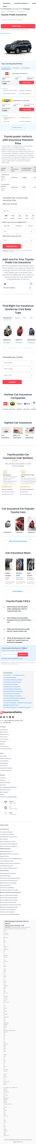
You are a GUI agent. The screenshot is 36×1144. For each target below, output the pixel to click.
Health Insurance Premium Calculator (10, 863)
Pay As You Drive (9, 288)
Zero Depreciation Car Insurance (12, 689)
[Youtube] (4, 717)
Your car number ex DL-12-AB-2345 (12, 20)
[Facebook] (1, 717)
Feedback (2, 780)
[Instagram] (7, 717)
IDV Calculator (4, 839)
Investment (3, 741)
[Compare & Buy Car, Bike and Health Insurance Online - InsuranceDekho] (11, 713)
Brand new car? (5, 33)
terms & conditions (15, 29)
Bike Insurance (4, 732)
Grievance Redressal (5, 758)
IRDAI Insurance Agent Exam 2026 (9, 907)
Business (2, 744)
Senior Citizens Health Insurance (8, 868)
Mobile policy (7, 475)
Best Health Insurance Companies (9, 854)
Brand (8, 211)
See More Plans (16, 127)
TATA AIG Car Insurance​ (9, 702)
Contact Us (3, 778)
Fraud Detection (4, 761)
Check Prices (26, 82)
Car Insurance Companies (10, 684)
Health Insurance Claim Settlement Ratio (11, 858)
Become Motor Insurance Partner (8, 897)
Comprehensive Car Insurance (11, 686)
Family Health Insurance (6, 866)
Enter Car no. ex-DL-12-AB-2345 (10, 654)
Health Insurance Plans (6, 851)
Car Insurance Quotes (18, 675)
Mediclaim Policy (4, 856)
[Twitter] (13, 717)
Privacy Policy (3, 756)
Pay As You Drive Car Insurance (11, 693)
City (5, 231)
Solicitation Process (5, 789)
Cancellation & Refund (6, 768)
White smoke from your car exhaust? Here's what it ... (8, 574)
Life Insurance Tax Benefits (7, 887)
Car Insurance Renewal (9, 677)
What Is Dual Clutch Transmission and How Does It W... (19, 574)
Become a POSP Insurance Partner (9, 895)
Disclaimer (3, 785)
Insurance (6, 3)
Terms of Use (3, 765)
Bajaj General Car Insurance (10, 705)
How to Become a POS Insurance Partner (10, 905)
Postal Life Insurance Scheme (8, 873)
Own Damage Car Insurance (7, 841)
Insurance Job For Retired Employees (9, 914)
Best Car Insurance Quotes (17, 437)
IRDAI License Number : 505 (14, 926)
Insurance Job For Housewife (7, 909)
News (5, 6)
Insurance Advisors (21, 3)
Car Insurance (7, 675)
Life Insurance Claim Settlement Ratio (10, 878)
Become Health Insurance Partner (9, 900)
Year (5, 240)
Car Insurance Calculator (7, 834)
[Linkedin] (10, 717)
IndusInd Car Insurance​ (24, 707)
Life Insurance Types (5, 876)
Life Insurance (3, 737)
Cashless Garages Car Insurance (12, 696)
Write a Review (18, 503)
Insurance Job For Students (7, 912)
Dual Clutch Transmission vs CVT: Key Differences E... (30, 574)
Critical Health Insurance (6, 861)
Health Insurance (4, 734)
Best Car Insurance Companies (8, 846)
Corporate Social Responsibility (8, 797)
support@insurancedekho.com (13, 720)
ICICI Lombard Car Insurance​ (11, 700)
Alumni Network (4, 792)
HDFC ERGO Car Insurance (24, 702)
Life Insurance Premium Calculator (9, 890)
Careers (2, 794)
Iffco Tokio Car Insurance (10, 707)
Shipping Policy (4, 763)
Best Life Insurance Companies (8, 883)
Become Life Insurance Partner (8, 902)
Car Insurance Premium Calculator (12, 679)
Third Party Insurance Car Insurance (13, 691)
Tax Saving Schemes (5, 748)
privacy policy (25, 29)
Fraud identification (5, 782)
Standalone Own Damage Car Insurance (14, 698)
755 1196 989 (7, 723)
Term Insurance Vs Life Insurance (9, 880)
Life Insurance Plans (5, 885)
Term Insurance (4, 739)
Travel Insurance (4, 746)
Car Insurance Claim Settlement (12, 682)
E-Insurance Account (5, 770)
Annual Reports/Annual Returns (8, 787)
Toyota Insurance (21, 541)
